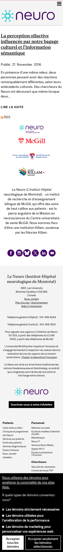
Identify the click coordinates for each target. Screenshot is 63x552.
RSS (6, 117)
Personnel (37, 423)
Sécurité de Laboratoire (43, 467)
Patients (8, 423)
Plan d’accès (22, 302)
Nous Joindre (31, 299)
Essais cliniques (11, 450)
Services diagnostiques (14, 446)
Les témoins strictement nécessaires (32, 509)
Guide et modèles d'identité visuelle (45, 432)
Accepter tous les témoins (13, 542)
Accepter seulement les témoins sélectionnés (43, 542)
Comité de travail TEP (42, 470)
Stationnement (39, 302)
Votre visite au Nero (12, 428)
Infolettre (7, 457)
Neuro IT (35, 441)
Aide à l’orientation (31, 306)
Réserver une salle (40, 428)
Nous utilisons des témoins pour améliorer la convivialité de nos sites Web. (28, 482)
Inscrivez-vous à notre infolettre (31, 404)
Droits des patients (12, 442)
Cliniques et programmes (15, 431)
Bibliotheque (38, 438)
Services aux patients (13, 439)
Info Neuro (8, 435)
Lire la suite (12, 108)
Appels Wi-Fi (37, 449)
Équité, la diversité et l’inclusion (39, 357)
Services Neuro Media (42, 445)
